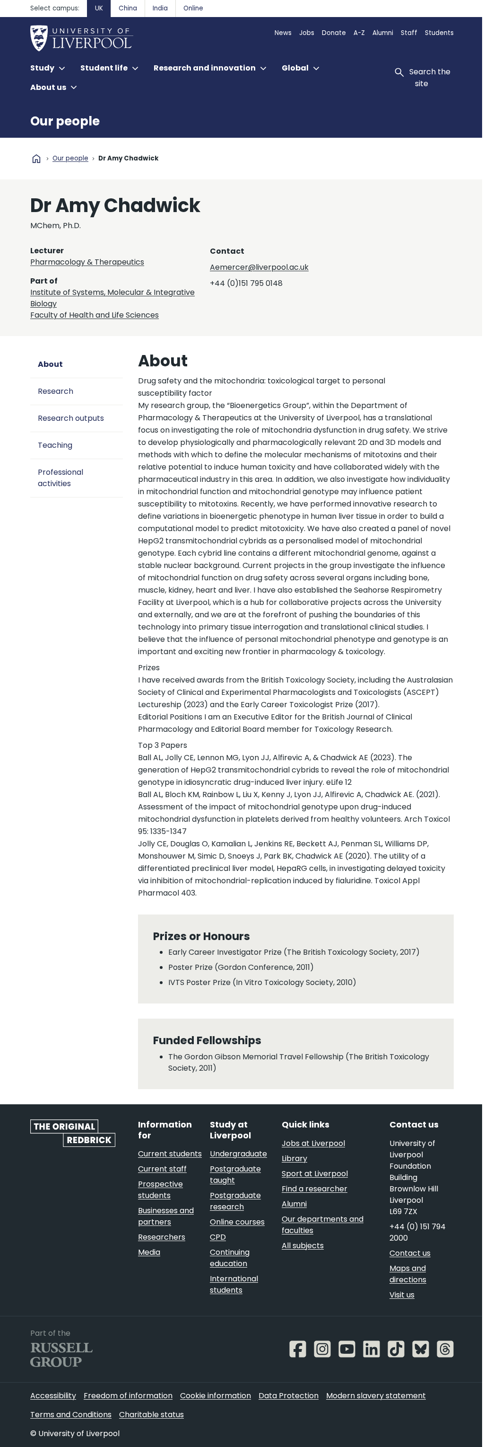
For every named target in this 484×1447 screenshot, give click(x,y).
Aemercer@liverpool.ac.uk (259, 267)
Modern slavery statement (376, 1395)
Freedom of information (128, 1395)
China (128, 8)
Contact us (410, 1253)
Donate (334, 32)
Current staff (162, 1168)
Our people (65, 121)
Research (55, 391)
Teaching (55, 445)
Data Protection (289, 1395)
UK (99, 8)
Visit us (402, 1294)
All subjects (303, 1245)
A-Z (359, 32)
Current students (170, 1153)
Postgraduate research (235, 1201)
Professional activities (60, 478)
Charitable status (151, 1414)
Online (193, 8)
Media (149, 1252)
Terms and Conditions (71, 1414)
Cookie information (215, 1395)
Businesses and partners (166, 1216)
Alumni (382, 32)
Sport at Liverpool (315, 1173)
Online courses (237, 1221)
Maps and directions (407, 1274)
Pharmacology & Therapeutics (87, 262)
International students (234, 1284)
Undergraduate (238, 1153)
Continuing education (230, 1258)
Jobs (306, 32)
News (283, 32)
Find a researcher (314, 1188)
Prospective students (160, 1190)
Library (294, 1158)
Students (439, 32)
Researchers (161, 1237)
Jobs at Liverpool (313, 1143)
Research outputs (71, 418)
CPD (218, 1237)
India (160, 8)
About (50, 364)
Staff (409, 32)
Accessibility (53, 1395)
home (36, 158)
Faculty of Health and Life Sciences (94, 315)
